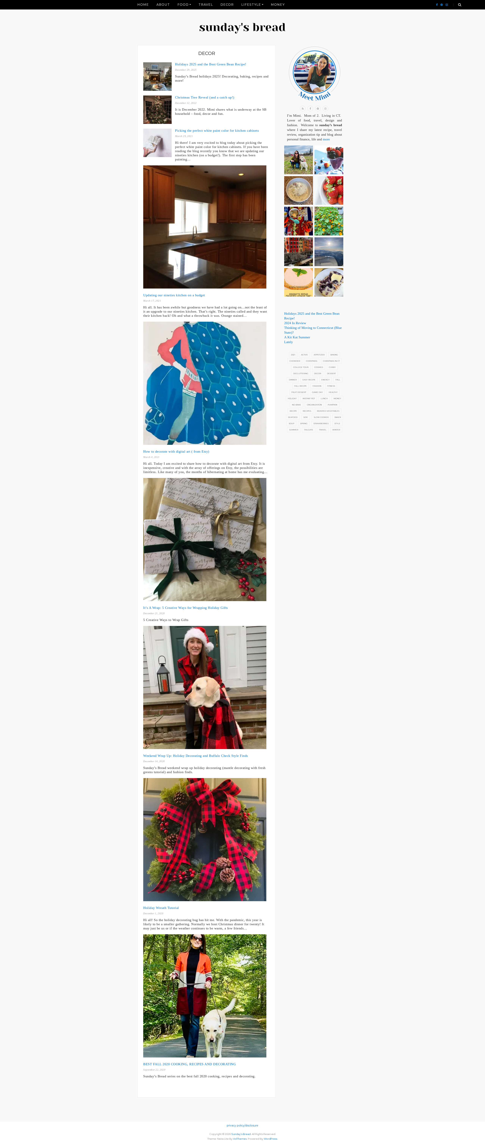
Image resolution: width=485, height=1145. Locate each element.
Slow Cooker (321, 417)
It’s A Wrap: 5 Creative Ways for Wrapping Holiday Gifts (185, 608)
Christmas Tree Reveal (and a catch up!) (204, 97)
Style (337, 423)
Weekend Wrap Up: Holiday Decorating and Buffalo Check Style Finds (195, 756)
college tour (300, 367)
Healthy (333, 392)
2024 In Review (295, 323)
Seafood (292, 417)
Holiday (292, 398)
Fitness (331, 386)
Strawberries (321, 423)
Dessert (331, 373)
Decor (227, 4)
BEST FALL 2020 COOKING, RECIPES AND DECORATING (189, 1064)
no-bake (296, 405)
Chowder (294, 361)
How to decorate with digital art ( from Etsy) (176, 451)
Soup (291, 423)
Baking (334, 355)
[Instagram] (447, 4)
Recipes (307, 411)
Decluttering (300, 373)
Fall (338, 380)
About (163, 4)
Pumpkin (332, 405)
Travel (206, 4)
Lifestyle (251, 4)
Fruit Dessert (298, 392)
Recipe (293, 411)
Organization (314, 405)
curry (332, 367)
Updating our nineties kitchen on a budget (174, 295)
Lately (288, 342)
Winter (336, 430)
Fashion (317, 386)
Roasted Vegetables (328, 411)
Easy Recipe (309, 380)
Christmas (311, 361)
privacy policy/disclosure (242, 1125)
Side (305, 417)
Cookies (318, 367)
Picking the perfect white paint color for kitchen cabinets (217, 130)
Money (278, 4)
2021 (293, 355)
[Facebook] (437, 4)
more (326, 139)
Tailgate (308, 430)
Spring (303, 423)
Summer (293, 430)
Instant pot (309, 398)
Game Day (317, 392)
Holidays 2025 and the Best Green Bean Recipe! (210, 64)
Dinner (293, 380)
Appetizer (319, 355)
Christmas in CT (331, 361)
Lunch (324, 398)
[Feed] (303, 108)
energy (325, 380)
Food (183, 4)
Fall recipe (300, 386)
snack (337, 417)
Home (143, 4)
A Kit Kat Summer (297, 337)
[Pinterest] (441, 4)
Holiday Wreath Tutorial (161, 908)
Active (304, 355)
